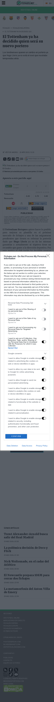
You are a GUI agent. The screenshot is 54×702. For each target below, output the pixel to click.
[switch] (44, 310)
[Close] (48, 256)
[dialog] (27, 351)
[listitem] (27, 304)
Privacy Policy (41, 446)
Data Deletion (12, 446)
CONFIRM (16, 436)
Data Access (27, 446)
